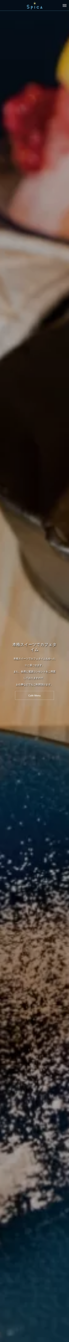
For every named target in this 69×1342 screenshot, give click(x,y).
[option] (34, 671)
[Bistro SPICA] (34, 5)
